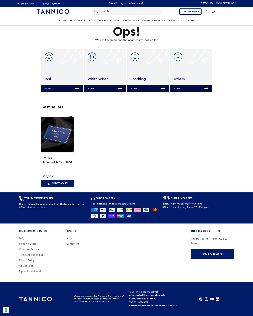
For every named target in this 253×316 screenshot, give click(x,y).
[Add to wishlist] (70, 118)
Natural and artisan (154, 20)
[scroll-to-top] (245, 299)
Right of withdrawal (30, 271)
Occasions (187, 20)
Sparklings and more (126, 20)
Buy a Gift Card (212, 253)
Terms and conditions (31, 255)
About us (71, 238)
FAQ (21, 238)
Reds (72, 20)
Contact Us (72, 244)
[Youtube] (212, 299)
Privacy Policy (27, 260)
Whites (82, 20)
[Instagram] (206, 299)
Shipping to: (25, 3)
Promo (63, 20)
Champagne (104, 20)
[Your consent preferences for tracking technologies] (6, 310)
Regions (174, 20)
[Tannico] (52, 11)
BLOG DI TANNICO (225, 3)
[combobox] (123, 11)
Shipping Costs (27, 244)
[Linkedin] (217, 299)
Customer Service (33, 231)
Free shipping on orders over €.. (126, 3)
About (71, 231)
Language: (48, 3)
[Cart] (213, 11)
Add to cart (59, 183)
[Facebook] (201, 299)
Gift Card (207, 3)
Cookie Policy (26, 266)
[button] (155, 11)
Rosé (92, 20)
